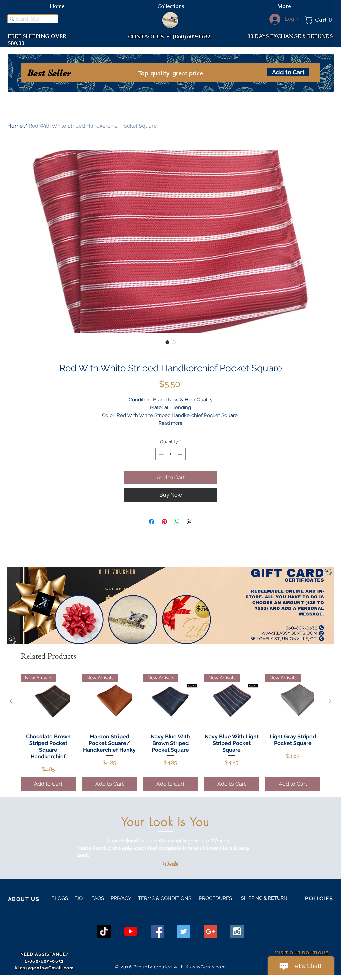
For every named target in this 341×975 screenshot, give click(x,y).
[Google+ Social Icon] (210, 931)
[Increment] (180, 454)
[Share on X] (189, 522)
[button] (319, 20)
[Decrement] (160, 454)
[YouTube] (130, 931)
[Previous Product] (11, 701)
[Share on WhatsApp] (177, 522)
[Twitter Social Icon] (183, 931)
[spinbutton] (170, 454)
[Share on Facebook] (152, 522)
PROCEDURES (215, 898)
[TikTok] (104, 931)
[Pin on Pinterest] (164, 522)
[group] (170, 732)
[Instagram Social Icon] (237, 931)
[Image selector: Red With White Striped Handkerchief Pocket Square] (167, 342)
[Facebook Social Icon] (157, 931)
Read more (170, 423)
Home (15, 126)
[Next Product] (330, 701)
